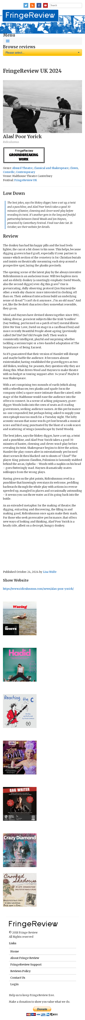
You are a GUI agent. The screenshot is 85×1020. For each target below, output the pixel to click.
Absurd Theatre (22, 168)
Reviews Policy (20, 971)
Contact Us (17, 977)
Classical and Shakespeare (51, 168)
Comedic (9, 172)
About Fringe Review (24, 958)
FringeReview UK (25, 180)
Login (14, 984)
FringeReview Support (26, 964)
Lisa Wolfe (50, 572)
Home (14, 951)
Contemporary (25, 172)
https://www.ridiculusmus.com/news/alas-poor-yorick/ (38, 589)
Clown (74, 168)
